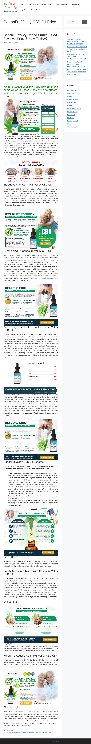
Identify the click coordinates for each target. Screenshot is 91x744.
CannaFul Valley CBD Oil (13, 732)
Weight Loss (23, 10)
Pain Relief (75, 4)
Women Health (72, 127)
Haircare (70, 106)
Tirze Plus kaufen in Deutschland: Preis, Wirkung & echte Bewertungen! (77, 41)
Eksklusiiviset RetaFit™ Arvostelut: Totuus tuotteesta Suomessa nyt (76, 64)
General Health (46, 4)
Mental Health (72, 112)
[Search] (84, 22)
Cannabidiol (9, 730)
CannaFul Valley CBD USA (46, 732)
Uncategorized (72, 121)
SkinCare (22, 4)
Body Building (33, 4)
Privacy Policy (35, 10)
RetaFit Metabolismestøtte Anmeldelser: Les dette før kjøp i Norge (76, 72)
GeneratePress (57, 741)
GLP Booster (71, 103)
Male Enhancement (62, 4)
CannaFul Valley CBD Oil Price (29, 732)
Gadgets (70, 97)
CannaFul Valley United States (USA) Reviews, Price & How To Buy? (30, 36)
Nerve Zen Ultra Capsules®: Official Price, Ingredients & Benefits (77, 49)
